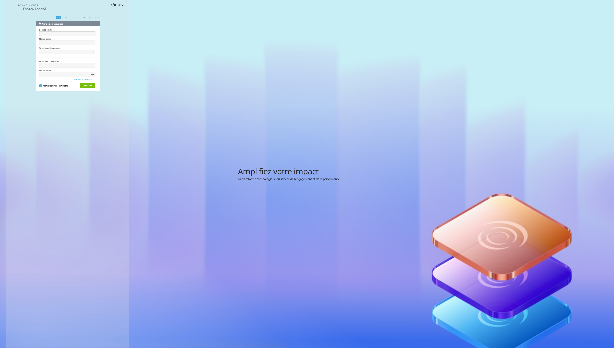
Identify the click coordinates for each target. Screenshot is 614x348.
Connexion (87, 86)
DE (72, 17)
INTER (96, 17)
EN (66, 17)
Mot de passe (45, 39)
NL (78, 17)
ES (84, 17)
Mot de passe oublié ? (83, 79)
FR (58, 17)
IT (89, 17)
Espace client (45, 30)
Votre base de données (49, 48)
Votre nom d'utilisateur (49, 61)
